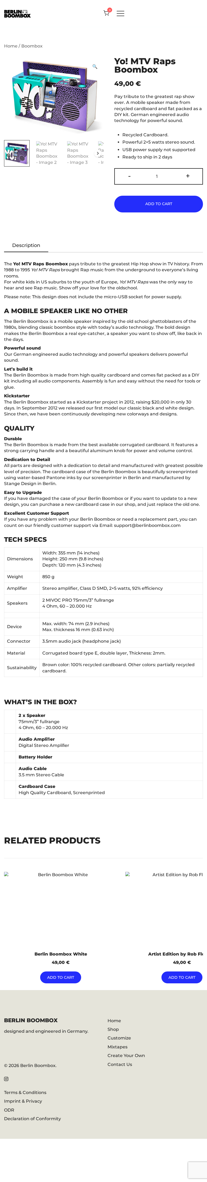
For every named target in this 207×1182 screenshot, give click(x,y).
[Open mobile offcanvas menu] (120, 13)
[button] (95, 67)
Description (26, 245)
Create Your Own (126, 1055)
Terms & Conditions (25, 1092)
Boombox (32, 46)
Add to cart (158, 203)
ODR (9, 1110)
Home (11, 46)
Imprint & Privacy (23, 1101)
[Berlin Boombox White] (60, 910)
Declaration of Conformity (32, 1118)
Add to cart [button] (60, 977)
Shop (113, 1029)
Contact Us (120, 1064)
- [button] (129, 175)
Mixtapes (117, 1046)
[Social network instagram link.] (6, 1078)
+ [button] (188, 175)
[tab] (26, 245)
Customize (119, 1038)
